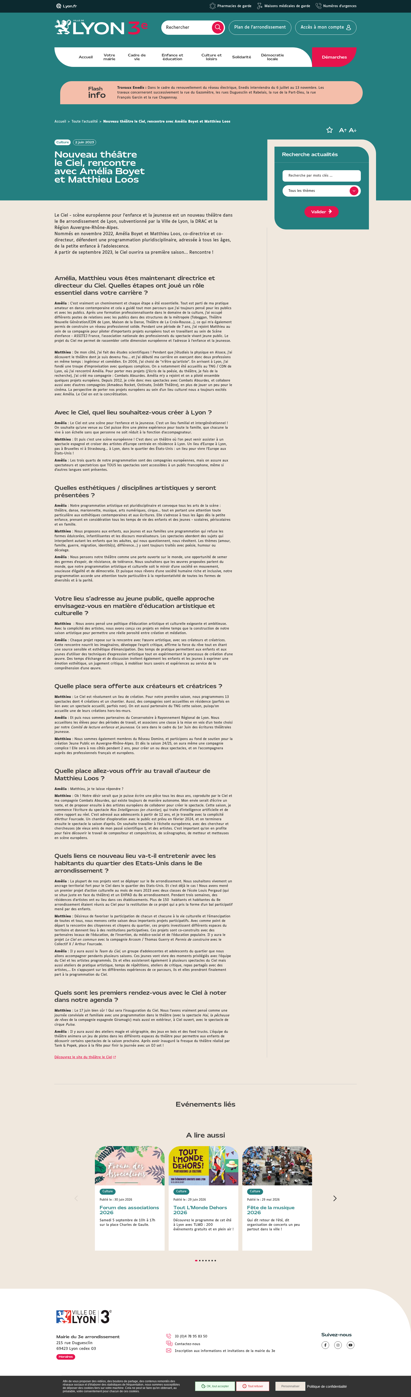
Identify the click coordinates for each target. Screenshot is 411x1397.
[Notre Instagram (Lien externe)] (338, 1345)
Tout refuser (255, 1386)
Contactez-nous (187, 1344)
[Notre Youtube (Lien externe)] (350, 1345)
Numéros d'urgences (340, 6)
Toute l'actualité (85, 121)
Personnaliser (290, 1386)
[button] (329, 130)
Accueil (86, 57)
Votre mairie (109, 57)
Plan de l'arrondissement (260, 27)
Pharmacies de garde (234, 6)
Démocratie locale (272, 57)
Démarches (334, 57)
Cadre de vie (137, 57)
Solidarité (241, 57)
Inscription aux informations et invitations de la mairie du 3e (225, 1351)
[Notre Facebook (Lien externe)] (325, 1345)
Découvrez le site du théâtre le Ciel (83, 1057)
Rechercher (177, 27)
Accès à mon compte (322, 27)
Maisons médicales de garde (287, 6)
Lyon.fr (70, 6)
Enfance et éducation (172, 57)
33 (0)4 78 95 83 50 (191, 1336)
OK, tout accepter (218, 1386)
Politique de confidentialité (327, 1386)
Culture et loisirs (211, 57)
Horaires (66, 1357)
